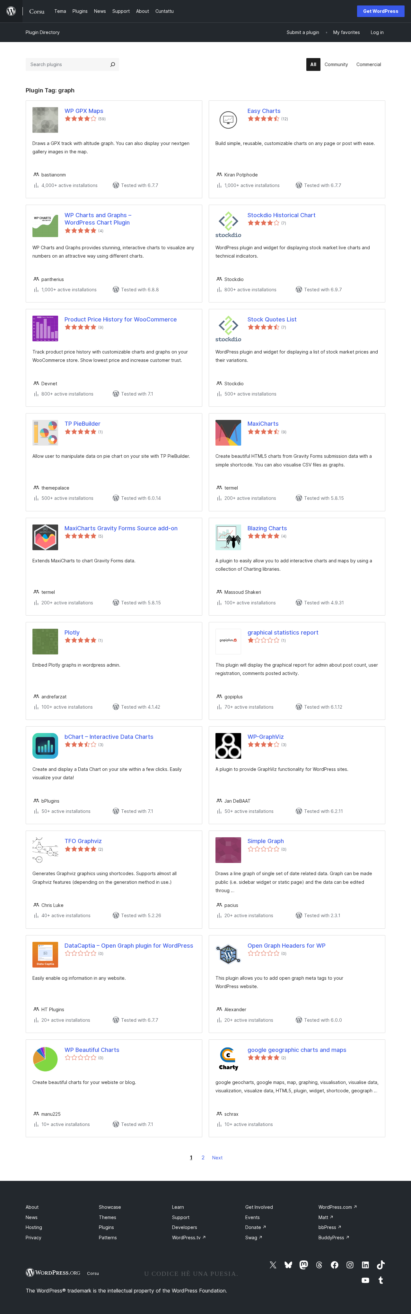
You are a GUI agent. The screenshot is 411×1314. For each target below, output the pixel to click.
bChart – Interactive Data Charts (109, 736)
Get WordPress (380, 11)
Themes (107, 1217)
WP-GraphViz (266, 736)
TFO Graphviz (83, 841)
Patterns (108, 1237)
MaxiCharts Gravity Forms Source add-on (121, 528)
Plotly (72, 632)
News (32, 1217)
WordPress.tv (189, 1237)
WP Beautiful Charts (92, 1049)
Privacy (33, 1237)
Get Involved (259, 1207)
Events (252, 1217)
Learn (178, 1207)
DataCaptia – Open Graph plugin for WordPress (129, 945)
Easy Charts (264, 110)
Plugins (106, 1227)
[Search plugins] (112, 64)
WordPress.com (338, 1207)
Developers (184, 1227)
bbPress (330, 1227)
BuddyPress (334, 1237)
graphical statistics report (283, 632)
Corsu (93, 1273)
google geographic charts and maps (297, 1049)
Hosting (34, 1227)
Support (180, 1217)
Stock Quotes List (272, 319)
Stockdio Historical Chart (282, 215)
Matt (326, 1217)
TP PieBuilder (83, 423)
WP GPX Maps (84, 110)
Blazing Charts (267, 528)
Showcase (110, 1207)
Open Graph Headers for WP (287, 945)
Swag (254, 1237)
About (32, 1207)
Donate (256, 1227)
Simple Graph (266, 841)
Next (217, 1157)
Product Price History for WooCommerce (121, 319)
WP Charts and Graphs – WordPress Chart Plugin (98, 219)
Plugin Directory (43, 32)
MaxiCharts (263, 423)
